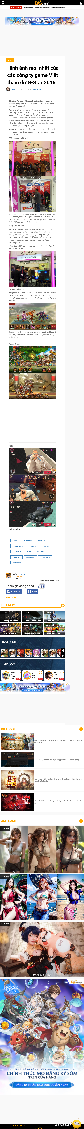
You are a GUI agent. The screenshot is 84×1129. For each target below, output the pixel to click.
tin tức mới (16, 557)
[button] (63, 656)
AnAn (13, 89)
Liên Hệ (16, 1125)
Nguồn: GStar (37, 89)
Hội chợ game (27, 540)
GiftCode (8, 729)
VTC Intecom (46, 546)
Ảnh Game (9, 821)
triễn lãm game (18, 546)
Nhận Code (58, 741)
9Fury (29, 551)
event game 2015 (18, 562)
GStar (15, 540)
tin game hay (30, 557)
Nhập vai (22, 574)
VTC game (32, 546)
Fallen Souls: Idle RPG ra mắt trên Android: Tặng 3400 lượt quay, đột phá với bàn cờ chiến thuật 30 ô (44, 7)
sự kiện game (45, 557)
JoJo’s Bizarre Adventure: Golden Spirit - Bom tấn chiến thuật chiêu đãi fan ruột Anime (11, 633)
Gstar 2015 (42, 540)
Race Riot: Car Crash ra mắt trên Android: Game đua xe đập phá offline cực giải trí (56, 633)
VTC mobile (17, 551)
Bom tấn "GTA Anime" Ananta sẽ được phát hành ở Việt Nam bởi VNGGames (55, 621)
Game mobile (6, 625)
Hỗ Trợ (22, 1125)
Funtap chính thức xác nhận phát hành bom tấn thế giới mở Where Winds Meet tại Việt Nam (12, 621)
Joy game (40, 551)
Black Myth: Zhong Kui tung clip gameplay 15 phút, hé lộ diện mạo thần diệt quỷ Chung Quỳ (33, 621)
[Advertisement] (42, 42)
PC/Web (4, 612)
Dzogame (20, 576)
